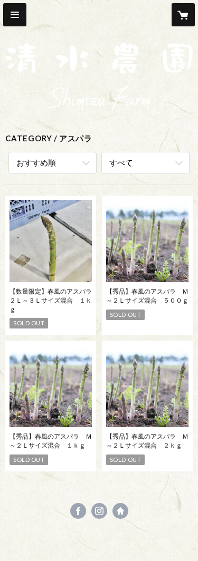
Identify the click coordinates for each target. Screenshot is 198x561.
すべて (121, 162)
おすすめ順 (36, 162)
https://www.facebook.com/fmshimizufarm (78, 511)
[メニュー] (14, 14)
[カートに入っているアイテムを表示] (183, 14)
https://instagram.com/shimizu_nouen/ (99, 511)
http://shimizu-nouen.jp (120, 511)
